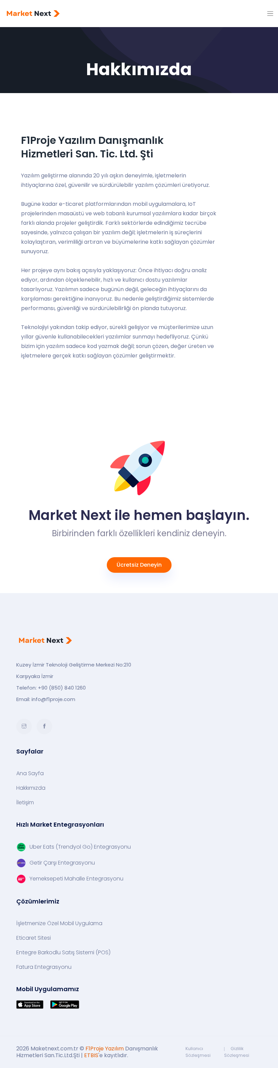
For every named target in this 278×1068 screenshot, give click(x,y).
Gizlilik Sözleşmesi (236, 1052)
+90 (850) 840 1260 (62, 687)
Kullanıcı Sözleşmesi (198, 1052)
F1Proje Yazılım (104, 1048)
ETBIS (91, 1055)
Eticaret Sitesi (33, 938)
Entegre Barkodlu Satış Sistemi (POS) (63, 952)
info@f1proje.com (53, 699)
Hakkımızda (30, 788)
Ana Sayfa (30, 773)
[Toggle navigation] (270, 14)
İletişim (25, 802)
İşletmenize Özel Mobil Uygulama (59, 923)
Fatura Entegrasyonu (44, 967)
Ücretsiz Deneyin (139, 565)
